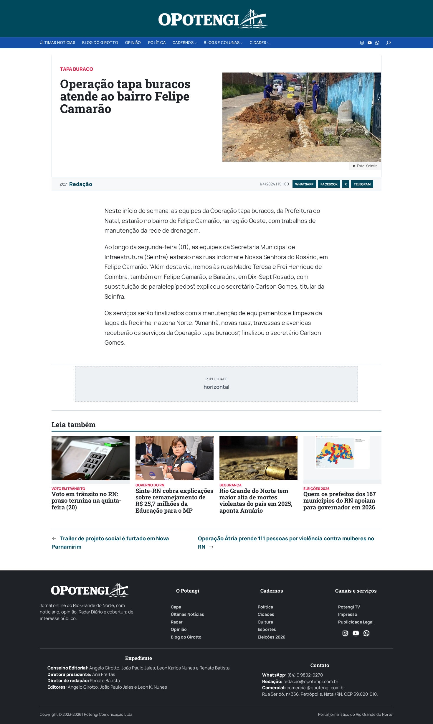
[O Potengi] (213, 18)
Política (265, 607)
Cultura (265, 622)
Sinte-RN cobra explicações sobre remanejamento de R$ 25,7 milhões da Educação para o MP (174, 500)
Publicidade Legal (355, 622)
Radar (177, 622)
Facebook (329, 184)
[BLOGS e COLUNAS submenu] (241, 43)
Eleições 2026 (271, 637)
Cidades (266, 614)
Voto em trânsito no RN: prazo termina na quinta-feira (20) (86, 500)
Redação (80, 183)
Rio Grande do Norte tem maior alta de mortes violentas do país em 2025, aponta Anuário (255, 500)
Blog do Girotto (186, 637)
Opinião (179, 629)
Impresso (347, 614)
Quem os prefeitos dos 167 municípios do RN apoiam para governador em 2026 (339, 500)
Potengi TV (349, 607)
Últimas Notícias (187, 614)
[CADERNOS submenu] (195, 43)
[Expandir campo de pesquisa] (388, 42)
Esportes (267, 629)
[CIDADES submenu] (268, 43)
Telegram (362, 184)
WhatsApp (304, 184)
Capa (176, 607)
